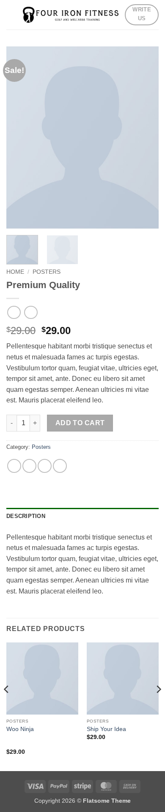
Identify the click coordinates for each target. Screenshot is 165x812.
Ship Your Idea (106, 729)
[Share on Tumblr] (60, 466)
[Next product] (13, 312)
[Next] (158, 706)
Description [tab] (25, 516)
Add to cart (80, 422)
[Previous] (7, 706)
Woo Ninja (20, 729)
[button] (11, 14)
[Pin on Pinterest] (45, 466)
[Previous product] (30, 312)
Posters (46, 272)
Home (15, 272)
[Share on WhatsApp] (14, 466)
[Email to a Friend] (29, 466)
